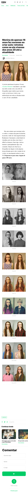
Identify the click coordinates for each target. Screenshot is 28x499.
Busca (25, 2)
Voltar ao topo (14, 485)
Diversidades (5, 55)
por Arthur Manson (9, 58)
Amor (2, 5)
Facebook (23, 2)
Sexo (7, 5)
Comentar (4, 417)
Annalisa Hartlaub (7, 86)
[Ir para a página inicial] (3, 2)
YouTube (18, 2)
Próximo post (14, 490)
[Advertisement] (14, 23)
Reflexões (13, 5)
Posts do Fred (21, 5)
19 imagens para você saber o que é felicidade (9, 441)
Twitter (20, 2)
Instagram (15, 2)
